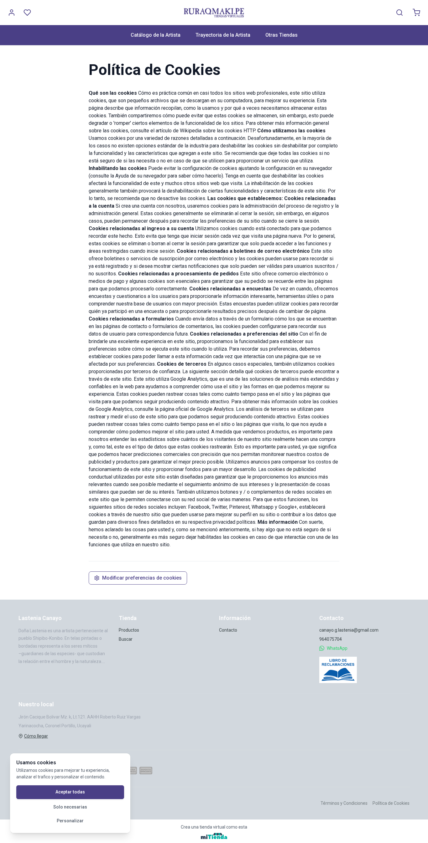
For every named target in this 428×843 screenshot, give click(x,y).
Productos (129, 630)
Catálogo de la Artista (155, 35)
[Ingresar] (11, 12)
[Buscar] (399, 12)
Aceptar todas (70, 791)
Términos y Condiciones (344, 803)
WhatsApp (337, 648)
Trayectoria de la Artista (223, 35)
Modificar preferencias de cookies (142, 578)
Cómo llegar (36, 736)
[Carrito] (416, 12)
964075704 (330, 639)
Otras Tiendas (281, 35)
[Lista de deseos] (27, 12)
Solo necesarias (70, 806)
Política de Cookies (391, 803)
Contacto (228, 630)
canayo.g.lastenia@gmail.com (348, 630)
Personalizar (70, 820)
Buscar (126, 639)
